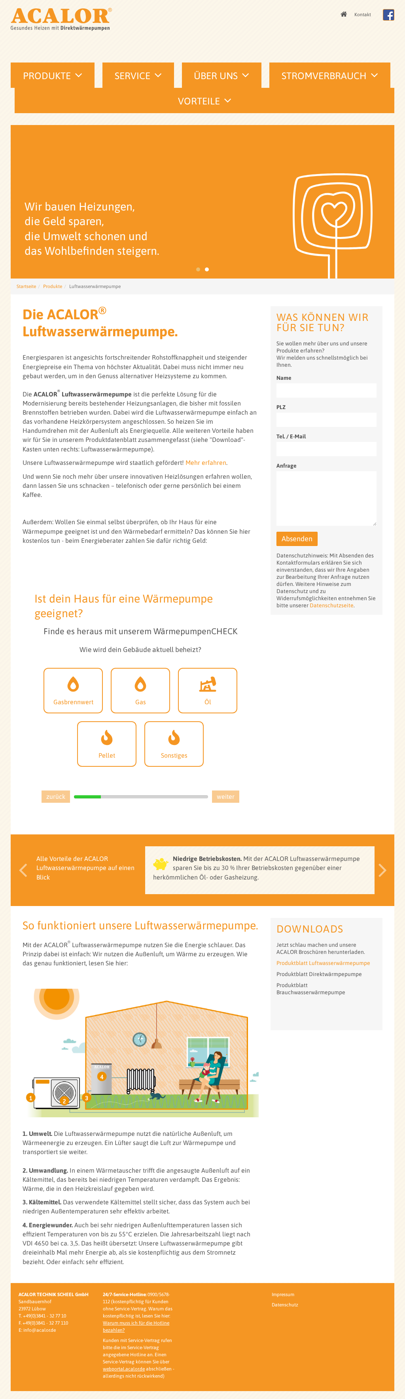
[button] (20, 870)
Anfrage (286, 466)
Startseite (26, 286)
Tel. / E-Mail (291, 436)
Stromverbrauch (324, 75)
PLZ (281, 407)
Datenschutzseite (332, 605)
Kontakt (362, 14)
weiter (226, 796)
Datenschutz (285, 1305)
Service (132, 75)
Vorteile (199, 101)
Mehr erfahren (205, 462)
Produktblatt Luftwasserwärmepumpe (323, 963)
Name (283, 378)
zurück (55, 796)
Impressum (283, 1294)
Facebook (388, 15)
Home (344, 15)
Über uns (216, 75)
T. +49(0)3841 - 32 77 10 (42, 1316)
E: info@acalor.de (37, 1330)
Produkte (47, 75)
